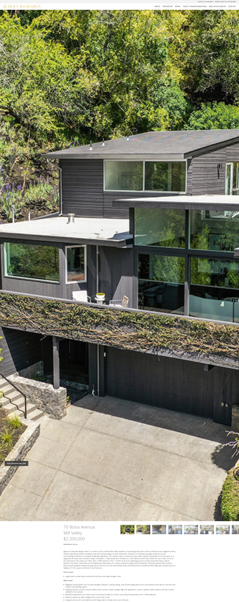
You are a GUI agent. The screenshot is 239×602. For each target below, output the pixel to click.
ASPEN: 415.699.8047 (205, 2)
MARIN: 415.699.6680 (225, 2)
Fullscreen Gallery (16, 463)
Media (177, 6)
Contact (232, 6)
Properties (168, 6)
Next (207, 265)
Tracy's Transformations (195, 6)
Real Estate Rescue (217, 6)
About (157, 6)
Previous (32, 265)
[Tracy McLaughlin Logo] (22, 6)
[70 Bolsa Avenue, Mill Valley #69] (127, 529)
